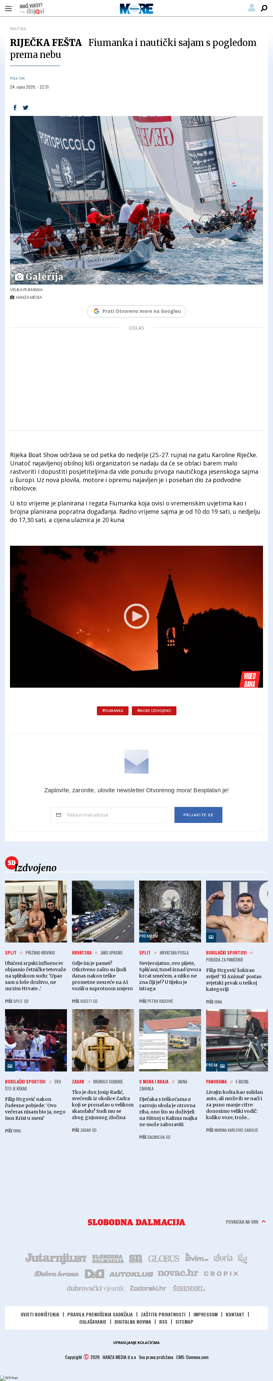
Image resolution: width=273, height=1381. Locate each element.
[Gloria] (223, 1258)
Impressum (205, 1314)
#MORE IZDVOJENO (154, 710)
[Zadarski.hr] (148, 1288)
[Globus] (164, 1258)
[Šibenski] (188, 1288)
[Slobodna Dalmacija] (136, 1222)
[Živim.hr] (197, 1258)
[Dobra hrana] (57, 1273)
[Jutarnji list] (55, 1258)
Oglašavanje (93, 1321)
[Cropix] (220, 1273)
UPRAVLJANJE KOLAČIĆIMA (136, 1343)
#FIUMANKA (112, 710)
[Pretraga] (264, 8)
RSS (163, 1321)
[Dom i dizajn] (94, 1273)
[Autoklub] (131, 1273)
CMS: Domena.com (192, 1356)
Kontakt (235, 1314)
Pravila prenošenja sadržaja (100, 1314)
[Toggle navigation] (8, 8)
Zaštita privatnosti (163, 1314)
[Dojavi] (32, 9)
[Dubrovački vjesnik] (96, 1288)
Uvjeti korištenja (40, 1314)
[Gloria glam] (243, 1258)
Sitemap (184, 1321)
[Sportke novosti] (135, 1258)
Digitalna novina (133, 1321)
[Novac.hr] (178, 1273)
